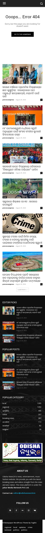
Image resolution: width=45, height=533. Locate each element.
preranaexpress (8, 100)
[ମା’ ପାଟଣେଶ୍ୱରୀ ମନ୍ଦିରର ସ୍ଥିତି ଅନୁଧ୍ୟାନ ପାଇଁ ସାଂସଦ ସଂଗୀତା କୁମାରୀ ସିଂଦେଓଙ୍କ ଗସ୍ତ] (22, 115)
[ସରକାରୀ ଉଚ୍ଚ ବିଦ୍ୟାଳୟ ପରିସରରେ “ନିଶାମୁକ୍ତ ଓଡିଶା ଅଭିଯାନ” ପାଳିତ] (22, 153)
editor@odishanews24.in (24, 493)
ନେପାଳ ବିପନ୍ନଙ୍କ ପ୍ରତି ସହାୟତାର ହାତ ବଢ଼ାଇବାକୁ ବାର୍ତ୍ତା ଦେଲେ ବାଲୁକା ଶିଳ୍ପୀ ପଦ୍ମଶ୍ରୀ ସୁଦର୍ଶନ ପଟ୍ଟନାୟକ (21, 277)
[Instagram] (28, 510)
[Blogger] (10, 510)
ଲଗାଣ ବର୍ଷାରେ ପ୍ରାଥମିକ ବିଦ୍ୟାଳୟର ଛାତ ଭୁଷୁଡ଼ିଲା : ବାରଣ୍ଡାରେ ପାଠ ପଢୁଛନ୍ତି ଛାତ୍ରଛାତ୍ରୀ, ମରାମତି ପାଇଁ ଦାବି (21, 92)
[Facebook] (16, 510)
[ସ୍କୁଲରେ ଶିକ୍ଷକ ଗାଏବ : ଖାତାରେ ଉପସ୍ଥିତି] (22, 188)
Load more (22, 290)
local (4, 83)
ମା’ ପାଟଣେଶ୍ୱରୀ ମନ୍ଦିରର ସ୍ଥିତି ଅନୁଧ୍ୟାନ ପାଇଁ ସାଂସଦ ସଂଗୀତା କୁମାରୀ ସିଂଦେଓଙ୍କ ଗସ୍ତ (21, 131)
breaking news (8, 232)
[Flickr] (22, 510)
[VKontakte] (34, 510)
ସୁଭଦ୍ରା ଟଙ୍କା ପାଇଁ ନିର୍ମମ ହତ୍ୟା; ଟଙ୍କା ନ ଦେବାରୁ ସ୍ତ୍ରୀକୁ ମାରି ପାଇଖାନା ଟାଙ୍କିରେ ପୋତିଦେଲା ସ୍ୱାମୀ (22, 239)
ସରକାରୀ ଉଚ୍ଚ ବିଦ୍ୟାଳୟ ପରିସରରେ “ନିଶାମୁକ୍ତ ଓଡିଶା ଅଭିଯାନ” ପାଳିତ (21, 168)
